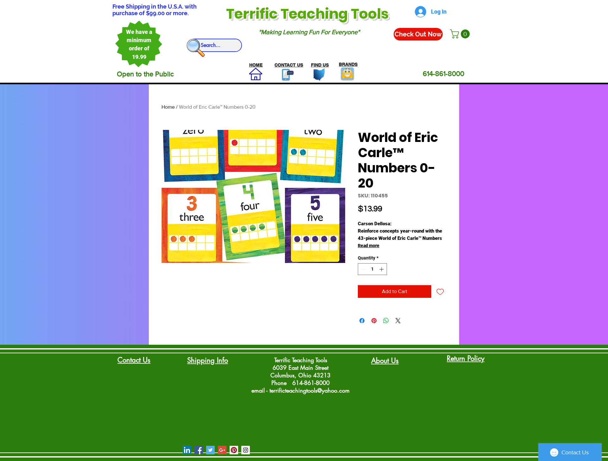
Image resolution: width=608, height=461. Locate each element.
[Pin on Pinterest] (374, 320)
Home (168, 107)
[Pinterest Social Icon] (234, 450)
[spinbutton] (372, 269)
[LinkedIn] (187, 450)
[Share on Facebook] (362, 320)
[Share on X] (398, 320)
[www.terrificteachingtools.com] (286, 74)
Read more (368, 245)
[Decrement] (363, 269)
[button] (461, 33)
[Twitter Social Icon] (210, 450)
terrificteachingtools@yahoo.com (309, 390)
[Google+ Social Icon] (222, 450)
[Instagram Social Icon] (245, 450)
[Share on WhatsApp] (386, 320)
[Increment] (382, 269)
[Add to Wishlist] (440, 291)
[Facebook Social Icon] (198, 450)
